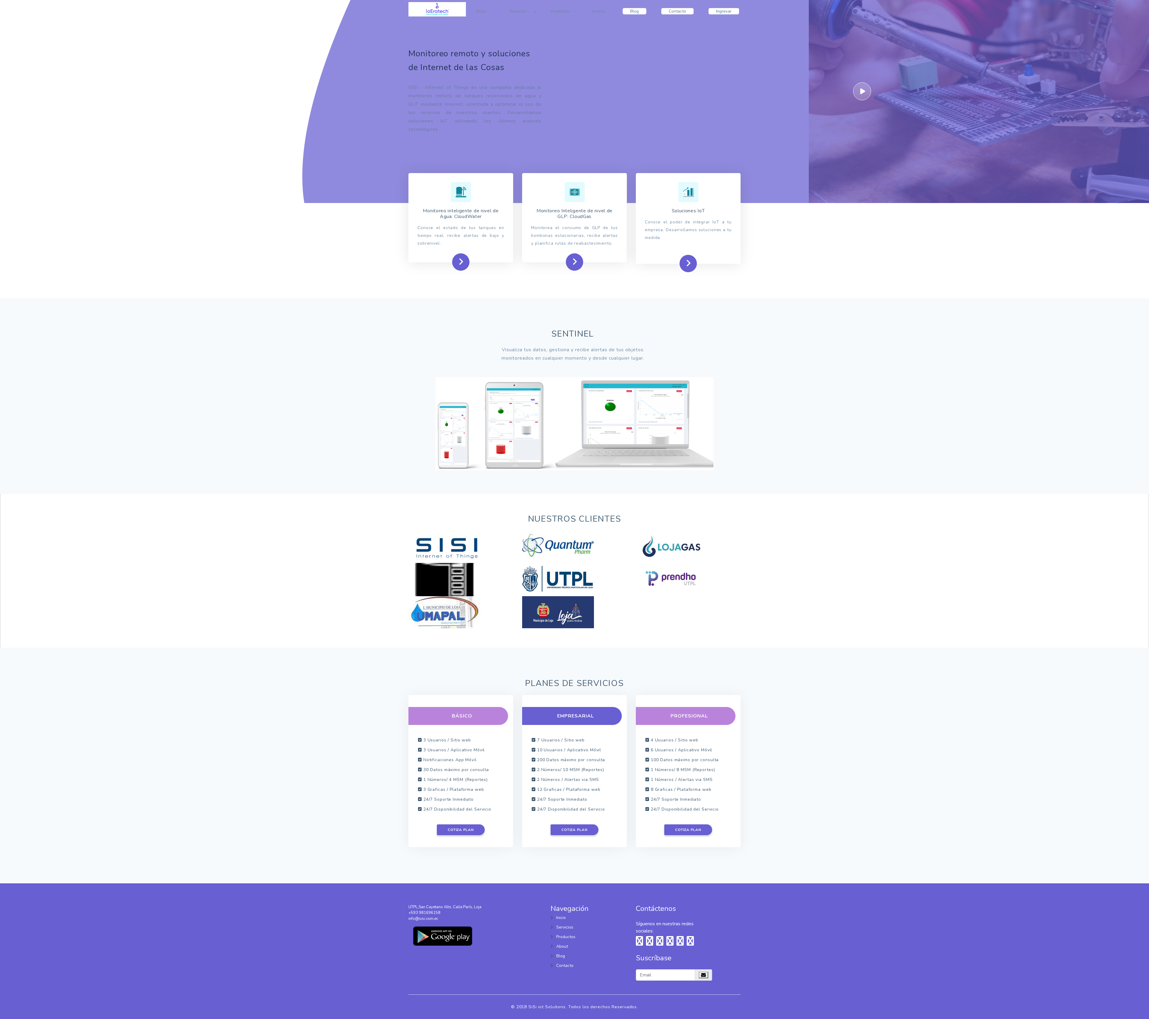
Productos (560, 11)
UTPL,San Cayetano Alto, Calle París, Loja (444, 907)
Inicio (481, 11)
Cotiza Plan (461, 829)
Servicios (518, 11)
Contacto (677, 11)
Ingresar (724, 11)
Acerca (598, 11)
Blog (634, 11)
